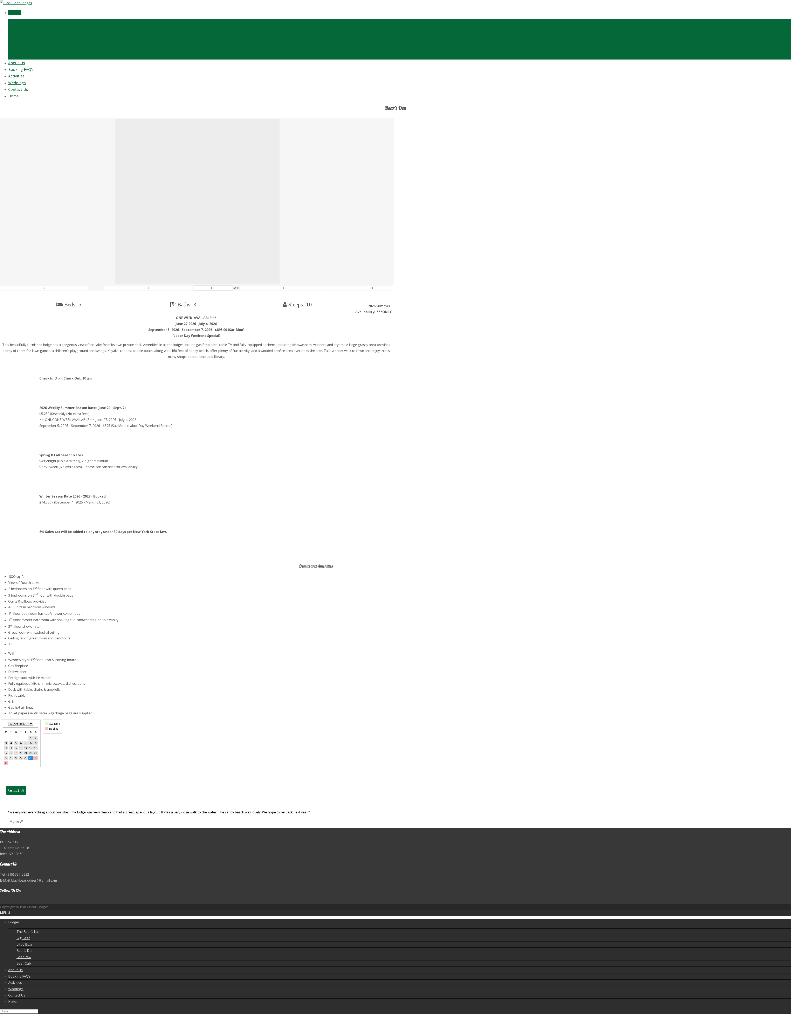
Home (13, 95)
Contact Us (18, 89)
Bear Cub (24, 56)
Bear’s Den (25, 42)
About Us (16, 62)
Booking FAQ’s (21, 69)
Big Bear (24, 29)
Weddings (17, 82)
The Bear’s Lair (29, 22)
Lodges (14, 12)
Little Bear (25, 36)
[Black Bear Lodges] (16, 3)
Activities (16, 76)
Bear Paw (24, 49)
